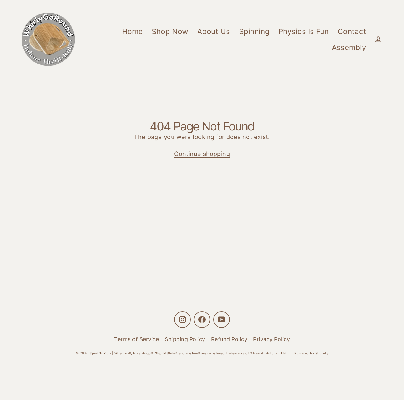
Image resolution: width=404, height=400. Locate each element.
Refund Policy (229, 339)
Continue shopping (202, 153)
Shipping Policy (185, 339)
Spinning (254, 31)
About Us (213, 31)
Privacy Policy (271, 339)
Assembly (349, 47)
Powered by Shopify (311, 353)
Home (132, 31)
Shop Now (170, 31)
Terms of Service (136, 339)
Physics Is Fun (304, 31)
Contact (352, 31)
